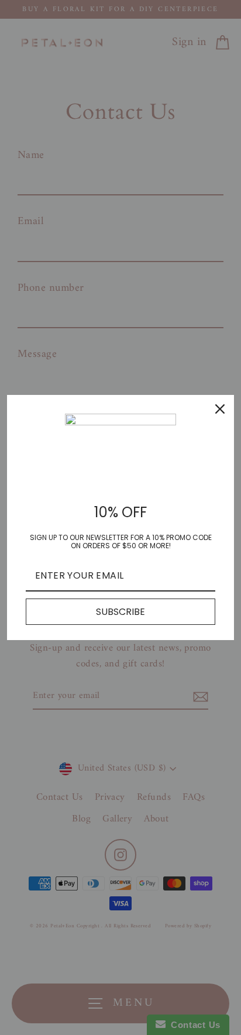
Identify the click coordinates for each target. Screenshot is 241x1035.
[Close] (220, 409)
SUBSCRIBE (120, 611)
